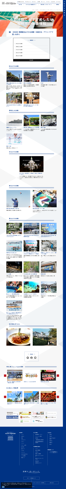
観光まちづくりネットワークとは (39, 459)
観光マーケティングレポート (39, 456)
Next (58, 375)
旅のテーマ (23, 448)
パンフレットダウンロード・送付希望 (38, 482)
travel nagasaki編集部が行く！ (31, 4)
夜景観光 (57, 4)
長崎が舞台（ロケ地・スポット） (46, 4)
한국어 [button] (51, 444)
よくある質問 (23, 455)
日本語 (51, 434)
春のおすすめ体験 (19, 52)
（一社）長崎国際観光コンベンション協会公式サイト (54, 452)
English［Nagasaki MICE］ (52, 438)
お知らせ (22, 436)
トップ (22, 434)
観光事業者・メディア (38, 434)
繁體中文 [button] (51, 442)
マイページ (23, 452)
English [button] (51, 436)
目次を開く (31, 60)
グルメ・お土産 (23, 445)
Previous (5, 375)
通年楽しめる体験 (19, 46)
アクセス (22, 450)
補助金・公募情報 (38, 453)
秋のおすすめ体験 (19, 43)
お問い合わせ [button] (52, 482)
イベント (22, 443)
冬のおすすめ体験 (19, 49)
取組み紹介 (37, 461)
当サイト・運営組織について (31, 478)
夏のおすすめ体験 (19, 55)
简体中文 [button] (51, 440)
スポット (22, 441)
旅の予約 (20, 4)
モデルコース (23, 439)
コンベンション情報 (38, 436)
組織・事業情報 (37, 450)
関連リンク (23, 457)
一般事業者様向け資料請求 (39, 439)
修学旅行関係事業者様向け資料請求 (39, 442)
